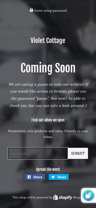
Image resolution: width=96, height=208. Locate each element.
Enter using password (50, 10)
